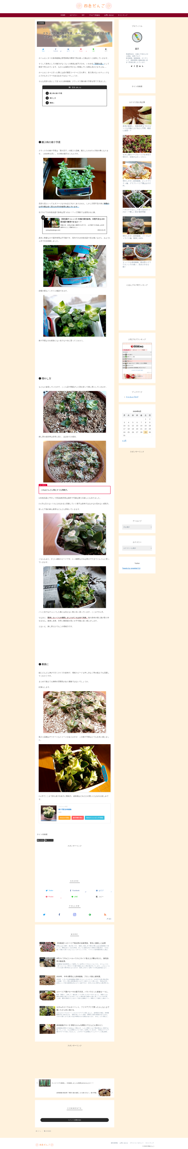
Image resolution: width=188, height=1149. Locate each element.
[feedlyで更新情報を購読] (90, 914)
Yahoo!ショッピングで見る (94, 817)
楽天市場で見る (78, 817)
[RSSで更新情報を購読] (105, 914)
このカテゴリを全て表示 (137, 370)
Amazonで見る (64, 817)
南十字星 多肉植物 (64, 809)
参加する (149, 372)
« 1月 (124, 441)
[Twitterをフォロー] (44, 914)
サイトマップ (150, 1143)
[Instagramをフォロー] (74, 914)
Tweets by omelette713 (131, 568)
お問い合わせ (124, 1143)
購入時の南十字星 (56, 93)
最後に (52, 103)
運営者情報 (114, 1143)
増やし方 (53, 98)
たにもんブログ (132, 397)
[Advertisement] (75, 122)
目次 (73, 87)
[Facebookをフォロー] (59, 914)
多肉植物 (41, 840)
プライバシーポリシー (137, 1143)
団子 (137, 49)
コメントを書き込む (74, 1120)
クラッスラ (50, 840)
